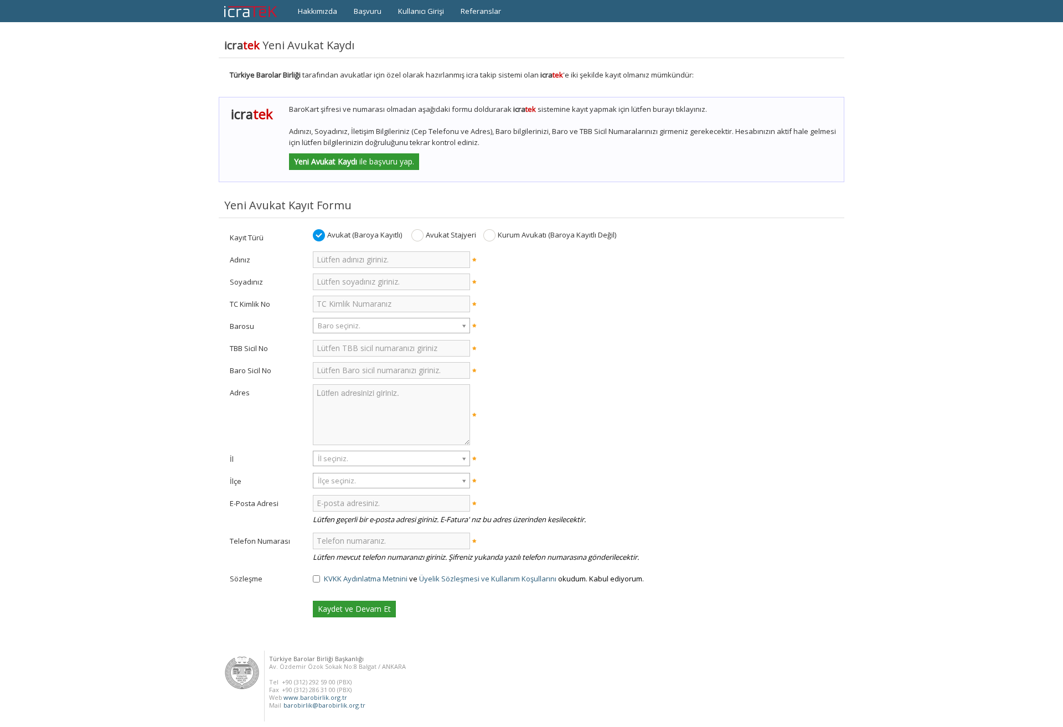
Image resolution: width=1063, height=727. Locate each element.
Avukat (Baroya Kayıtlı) (364, 235)
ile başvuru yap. (354, 161)
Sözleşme (246, 579)
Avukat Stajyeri (451, 235)
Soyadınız (246, 282)
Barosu (242, 326)
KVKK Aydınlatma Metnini (365, 579)
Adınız (240, 260)
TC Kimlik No (250, 304)
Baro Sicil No (250, 370)
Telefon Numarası (260, 541)
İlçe (235, 481)
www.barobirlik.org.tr (315, 697)
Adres (240, 393)
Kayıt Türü (247, 238)
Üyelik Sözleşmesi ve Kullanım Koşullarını (487, 579)
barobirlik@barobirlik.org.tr (324, 705)
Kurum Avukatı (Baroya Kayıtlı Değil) (557, 235)
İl (232, 459)
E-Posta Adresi (254, 503)
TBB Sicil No (249, 348)
